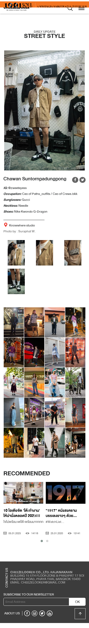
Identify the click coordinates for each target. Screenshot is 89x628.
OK (77, 607)
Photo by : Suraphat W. (19, 236)
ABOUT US (12, 618)
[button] (41, 546)
